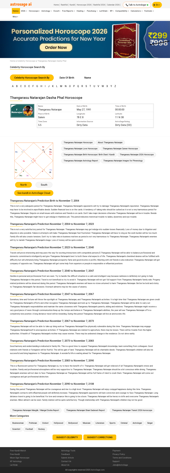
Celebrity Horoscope (26, 61)
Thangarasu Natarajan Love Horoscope (80, 148)
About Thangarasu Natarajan (110, 142)
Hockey (41, 429)
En (157, 4)
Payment (116, 450)
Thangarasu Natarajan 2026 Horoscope (137, 154)
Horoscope (33, 11)
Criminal (124, 423)
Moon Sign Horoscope (19, 458)
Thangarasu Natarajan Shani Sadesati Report (85, 410)
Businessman (18, 423)
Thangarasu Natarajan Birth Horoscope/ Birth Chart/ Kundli (89, 154)
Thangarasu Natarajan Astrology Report (81, 160)
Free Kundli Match (18, 450)
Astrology (45, 11)
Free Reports (68, 11)
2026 (23, 11)
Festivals (148, 11)
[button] (13, 39)
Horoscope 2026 (84, 5)
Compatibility (121, 11)
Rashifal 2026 (99, 5)
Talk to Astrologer (136, 4)
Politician (33, 423)
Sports (112, 423)
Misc (15, 17)
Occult (56, 11)
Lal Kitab (103, 11)
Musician (86, 423)
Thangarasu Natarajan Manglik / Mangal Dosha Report (35, 410)
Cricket (45, 423)
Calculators (136, 11)
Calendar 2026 (113, 5)
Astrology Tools (68, 450)
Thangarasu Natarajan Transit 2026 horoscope (132, 410)
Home (56, 5)
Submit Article (67, 458)
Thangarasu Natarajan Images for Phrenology (123, 160)
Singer (150, 423)
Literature (100, 423)
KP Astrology (16, 461)
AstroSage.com (98, 470)
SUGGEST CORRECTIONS (100, 437)
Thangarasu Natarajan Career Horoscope (120, 148)
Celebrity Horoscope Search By (31, 77)
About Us (65, 465)
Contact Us (66, 461)
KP (111, 11)
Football (29, 429)
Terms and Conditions (122, 458)
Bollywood (73, 423)
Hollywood (58, 423)
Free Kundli (15, 454)
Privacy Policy (119, 454)
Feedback (65, 454)
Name (87, 77)
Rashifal (64, 5)
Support (116, 461)
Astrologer (137, 423)
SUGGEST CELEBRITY (67, 437)
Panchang (91, 11)
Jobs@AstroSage (120, 465)
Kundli (72, 5)
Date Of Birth (67, 77)
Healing (80, 11)
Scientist (16, 429)
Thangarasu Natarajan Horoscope (78, 142)
